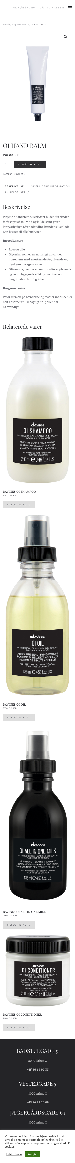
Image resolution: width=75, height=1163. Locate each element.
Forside (6, 24)
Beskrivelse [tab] (14, 186)
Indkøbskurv (23, 7)
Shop (14, 24)
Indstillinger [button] (14, 1154)
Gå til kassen (52, 7)
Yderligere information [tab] (51, 186)
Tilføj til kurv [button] (19, 504)
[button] (70, 7)
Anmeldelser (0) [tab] (18, 192)
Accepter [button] (33, 1154)
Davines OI (23, 24)
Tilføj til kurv (30, 164)
